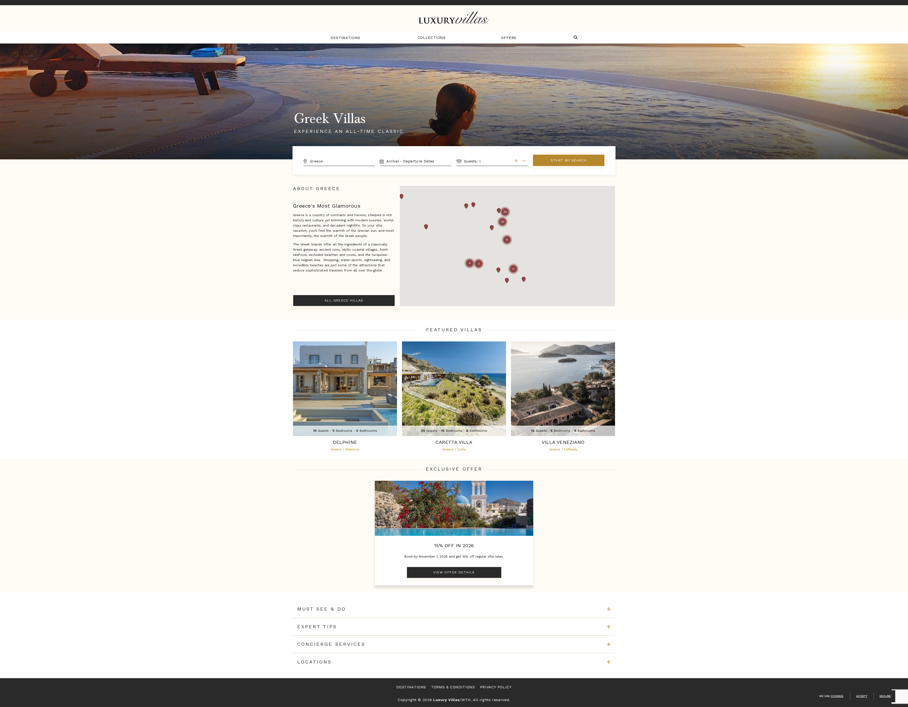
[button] (575, 38)
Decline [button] (885, 696)
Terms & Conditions (453, 687)
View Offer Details (454, 572)
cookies (837, 696)
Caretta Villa (454, 442)
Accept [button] (862, 696)
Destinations (345, 37)
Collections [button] (432, 37)
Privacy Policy (496, 687)
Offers (508, 37)
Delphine (345, 442)
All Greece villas (343, 300)
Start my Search (568, 160)
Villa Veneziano (563, 442)
